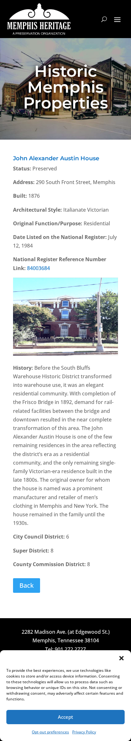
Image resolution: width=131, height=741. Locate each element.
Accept (65, 717)
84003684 (38, 268)
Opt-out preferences (50, 732)
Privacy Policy (84, 732)
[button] (121, 658)
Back (26, 585)
